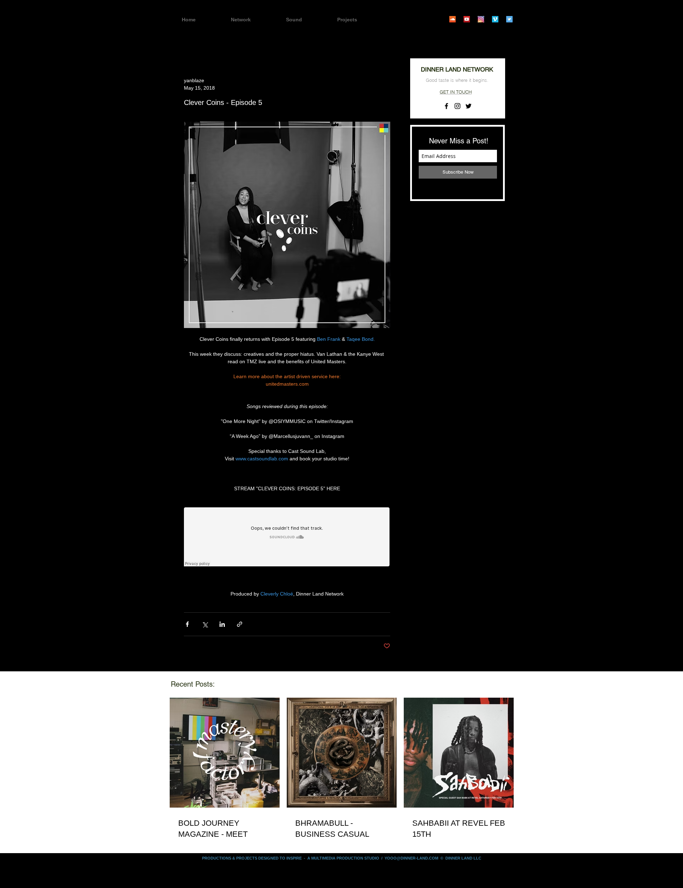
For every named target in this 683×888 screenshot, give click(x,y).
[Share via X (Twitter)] (204, 624)
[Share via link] (239, 624)
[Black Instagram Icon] (457, 106)
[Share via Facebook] (187, 624)
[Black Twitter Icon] (468, 106)
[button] (359, 20)
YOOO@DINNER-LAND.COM (411, 858)
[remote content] (287, 537)
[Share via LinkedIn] (222, 624)
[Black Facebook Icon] (446, 106)
